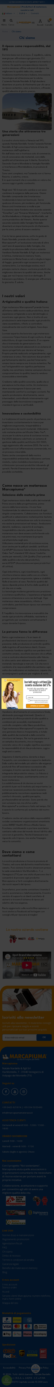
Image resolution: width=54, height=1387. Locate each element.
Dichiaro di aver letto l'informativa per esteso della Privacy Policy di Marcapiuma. (39, 701)
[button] (48, 682)
